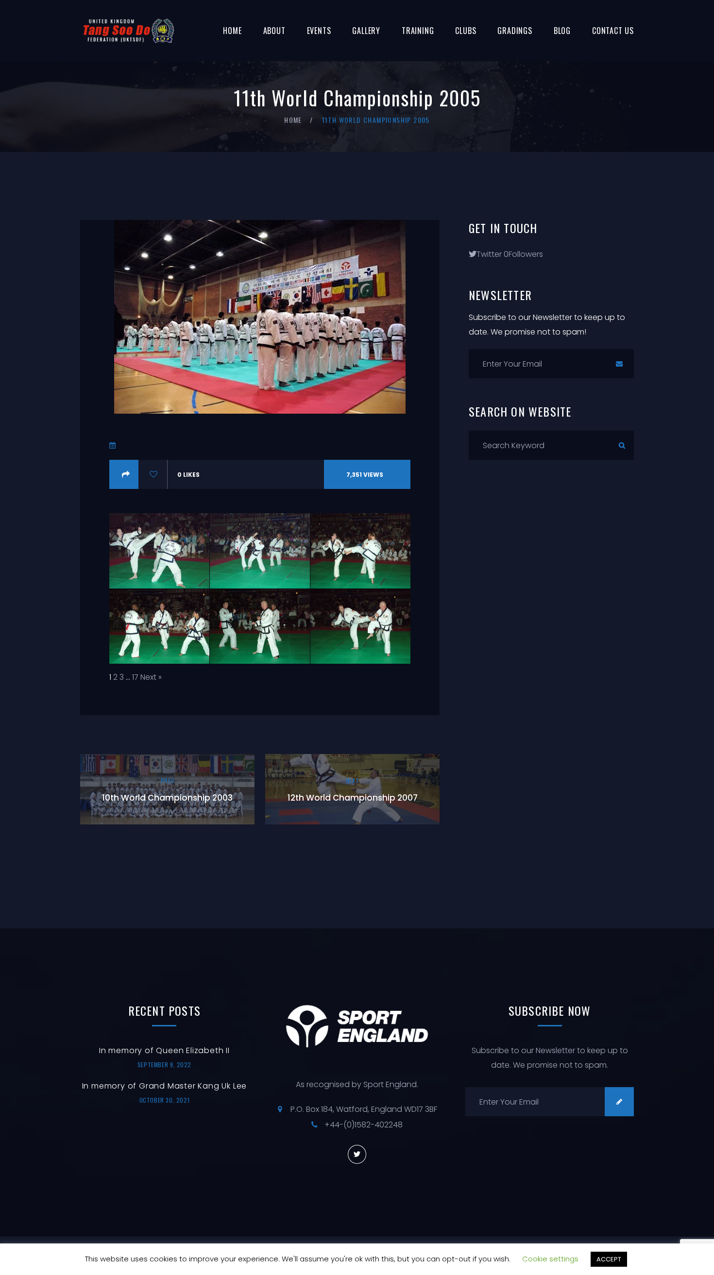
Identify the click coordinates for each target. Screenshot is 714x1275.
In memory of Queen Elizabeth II (164, 1050)
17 (135, 677)
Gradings (514, 30)
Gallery (366, 30)
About (274, 30)
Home (232, 30)
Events (319, 30)
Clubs (465, 30)
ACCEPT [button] (608, 1259)
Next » (151, 677)
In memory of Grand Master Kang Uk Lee (164, 1085)
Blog (562, 30)
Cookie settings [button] (550, 1259)
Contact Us (613, 30)
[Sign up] (619, 363)
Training (418, 30)
